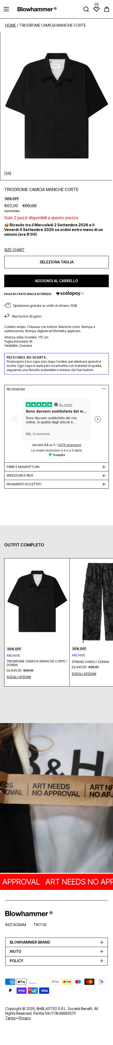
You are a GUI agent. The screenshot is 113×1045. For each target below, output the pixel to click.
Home (10, 25)
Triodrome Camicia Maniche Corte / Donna (37, 663)
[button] (106, 9)
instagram (15, 924)
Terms (10, 1018)
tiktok (40, 924)
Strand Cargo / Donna (90, 662)
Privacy (25, 1018)
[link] (56, 798)
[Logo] (37, 9)
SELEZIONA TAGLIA (57, 262)
